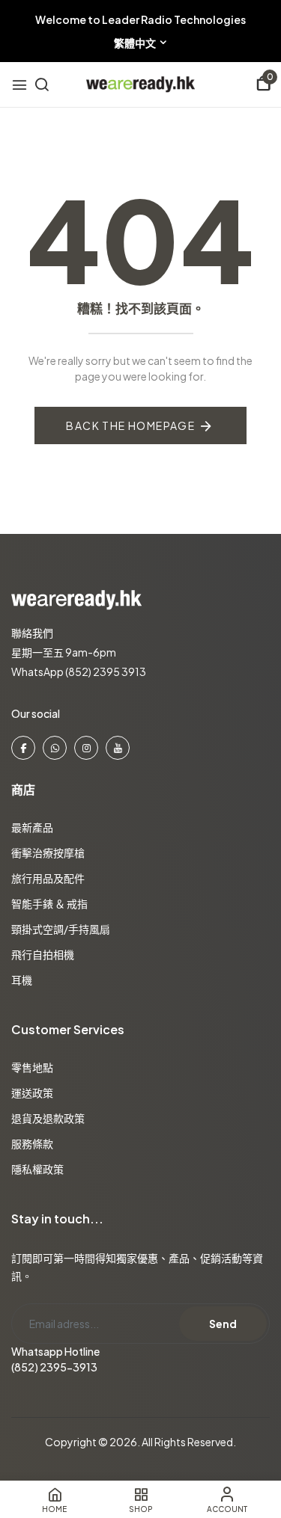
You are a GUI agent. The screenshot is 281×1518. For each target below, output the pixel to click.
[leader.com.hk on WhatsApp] (55, 748)
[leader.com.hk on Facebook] (23, 748)
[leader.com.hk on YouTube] (118, 748)
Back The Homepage (130, 425)
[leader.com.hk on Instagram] (86, 748)
